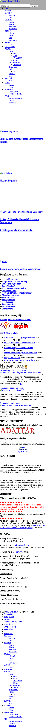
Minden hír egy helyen (10, 279)
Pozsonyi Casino (8, 297)
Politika (11, 710)
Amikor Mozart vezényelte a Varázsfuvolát (20, 269)
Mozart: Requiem (8, 180)
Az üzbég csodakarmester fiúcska (16, 230)
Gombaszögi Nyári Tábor (11, 284)
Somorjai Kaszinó (8, 300)
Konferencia (13, 40)
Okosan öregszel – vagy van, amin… (13, 370)
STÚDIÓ (7, 83)
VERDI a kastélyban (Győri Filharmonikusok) (20, 353)
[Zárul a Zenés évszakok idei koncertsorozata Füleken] (9, 131)
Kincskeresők (7, 302)
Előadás (11, 24)
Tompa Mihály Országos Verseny (14, 281)
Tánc (14, 71)
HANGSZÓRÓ (17, 58)
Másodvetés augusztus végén (11, 388)
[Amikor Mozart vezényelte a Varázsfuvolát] (3, 262)
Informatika (12, 103)
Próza (15, 56)
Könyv (15, 53)
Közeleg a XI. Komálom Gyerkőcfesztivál (19, 342)
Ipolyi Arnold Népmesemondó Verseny (17, 293)
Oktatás (11, 35)
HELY (10, 703)
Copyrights (8, 629)
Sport (10, 640)
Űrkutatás (12, 101)
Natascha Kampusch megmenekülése (18, 347)
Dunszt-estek (7, 309)
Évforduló (12, 33)
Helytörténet (13, 29)
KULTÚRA (8, 49)
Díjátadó (11, 22)
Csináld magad (13, 92)
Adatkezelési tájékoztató (13, 622)
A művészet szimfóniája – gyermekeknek (20, 337)
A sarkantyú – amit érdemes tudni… (13, 403)
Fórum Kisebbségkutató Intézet (14, 288)
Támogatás (8, 614)
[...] (21, 384)
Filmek (11, 699)
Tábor (10, 661)
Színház (11, 69)
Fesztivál (12, 697)
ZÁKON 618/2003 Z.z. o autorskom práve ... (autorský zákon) (23, 526)
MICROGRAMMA (12, 612)
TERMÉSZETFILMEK (15, 94)
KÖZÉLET (8, 31)
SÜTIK (6, 619)
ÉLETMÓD (8, 13)
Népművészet (13, 67)
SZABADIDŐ (9, 89)
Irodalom (11, 51)
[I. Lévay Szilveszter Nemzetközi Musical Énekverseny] (21, 212)
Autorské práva (10, 627)
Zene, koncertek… (9, 304)
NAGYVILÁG (8, 701)
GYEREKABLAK (9, 670)
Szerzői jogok (9, 624)
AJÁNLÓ (7, 665)
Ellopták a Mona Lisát (12, 358)
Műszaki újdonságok (15, 98)
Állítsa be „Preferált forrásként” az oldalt (15, 320)
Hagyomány (12, 26)
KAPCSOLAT (8, 634)
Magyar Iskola (12, 333)
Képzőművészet (14, 62)
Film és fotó (17, 65)
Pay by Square (23, 451)
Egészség (12, 638)
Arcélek (11, 708)
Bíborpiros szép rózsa (10, 295)
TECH (7, 96)
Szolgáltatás (9, 617)
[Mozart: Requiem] (6, 173)
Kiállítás (15, 60)
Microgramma (18, 552)
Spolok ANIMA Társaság (21, 545)
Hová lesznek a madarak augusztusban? (19, 360)
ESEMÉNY (8, 20)
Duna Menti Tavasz (9, 290)
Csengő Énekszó (8, 286)
